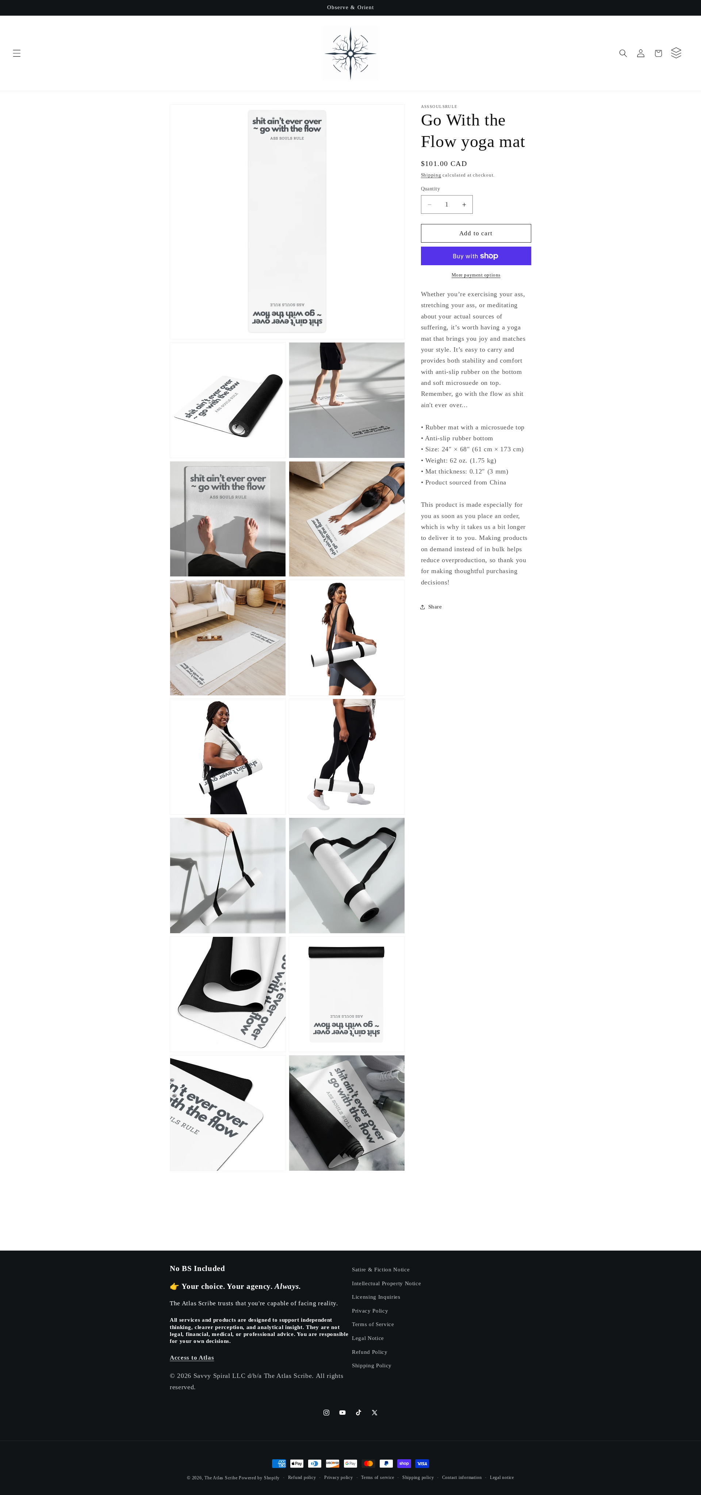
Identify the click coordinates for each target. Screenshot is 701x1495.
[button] (17, 53)
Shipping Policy (372, 1365)
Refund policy (302, 1477)
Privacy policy (338, 1477)
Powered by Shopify (259, 1477)
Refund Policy (370, 1352)
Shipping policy (418, 1477)
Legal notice (502, 1477)
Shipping (431, 175)
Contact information (462, 1477)
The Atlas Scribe (220, 1477)
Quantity (430, 189)
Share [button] (435, 606)
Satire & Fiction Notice (381, 1269)
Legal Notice (368, 1338)
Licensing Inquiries (376, 1297)
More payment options (476, 275)
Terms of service (377, 1477)
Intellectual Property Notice (386, 1283)
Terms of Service (373, 1324)
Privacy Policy (370, 1310)
